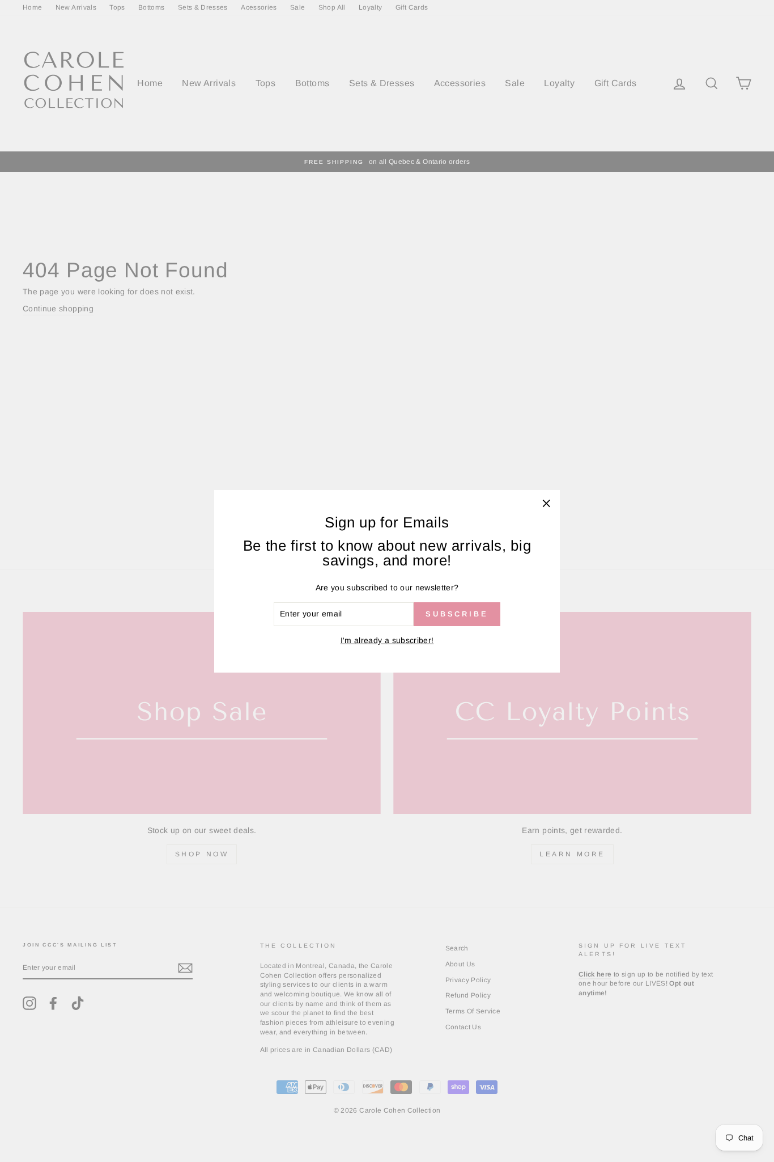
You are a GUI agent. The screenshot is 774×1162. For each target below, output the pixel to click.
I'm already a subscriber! (387, 640)
